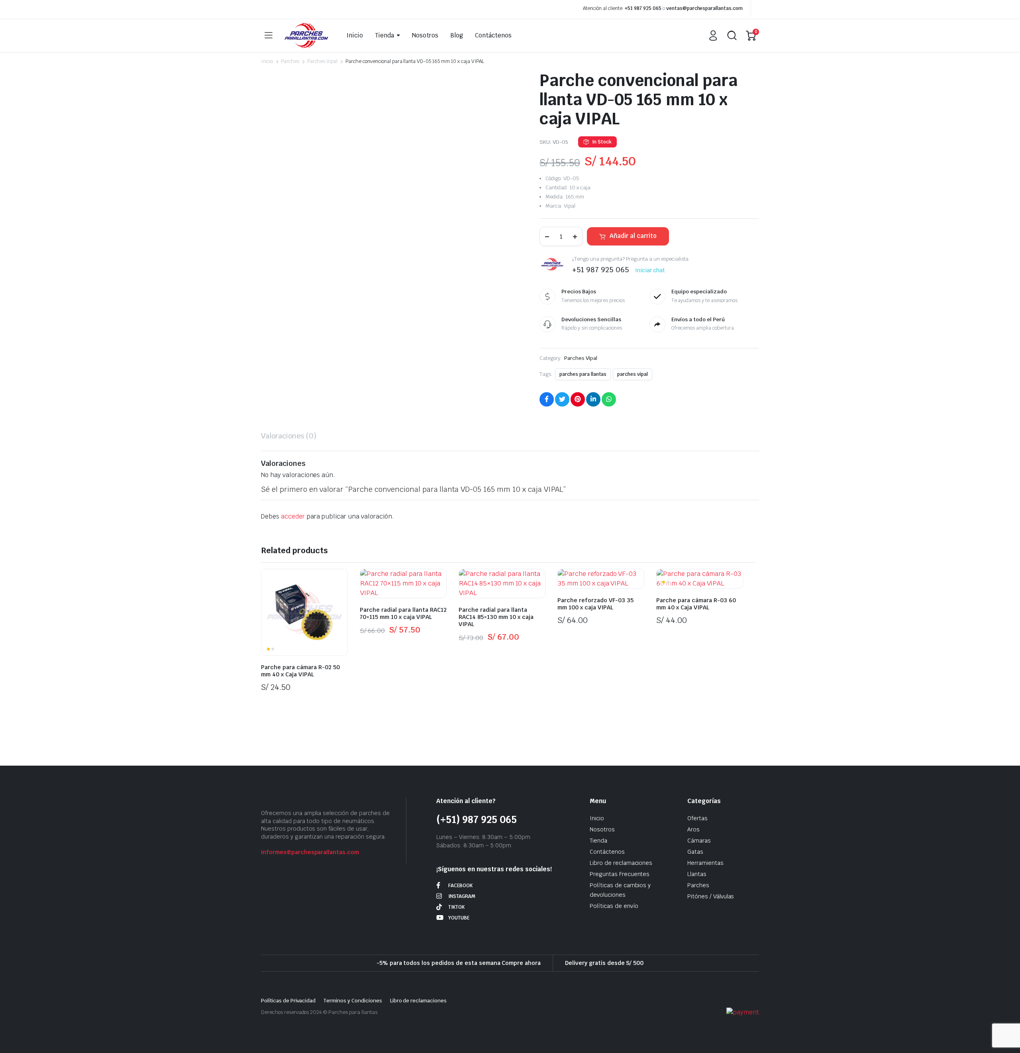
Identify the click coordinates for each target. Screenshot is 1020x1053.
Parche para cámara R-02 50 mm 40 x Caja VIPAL (300, 671)
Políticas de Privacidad (288, 1000)
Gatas (695, 851)
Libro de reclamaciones (621, 862)
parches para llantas (582, 374)
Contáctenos (493, 35)
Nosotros (425, 35)
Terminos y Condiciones (353, 1000)
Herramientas (705, 862)
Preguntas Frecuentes (619, 874)
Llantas (696, 874)
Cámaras (699, 840)
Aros (693, 829)
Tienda (384, 35)
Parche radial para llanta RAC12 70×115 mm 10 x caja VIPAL (403, 613)
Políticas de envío (614, 906)
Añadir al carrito (633, 236)
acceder (293, 516)
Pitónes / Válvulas (710, 896)
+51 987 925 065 (643, 8)
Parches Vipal (322, 61)
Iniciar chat (650, 270)
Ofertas (697, 818)
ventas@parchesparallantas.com (704, 8)
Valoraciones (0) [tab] (288, 435)
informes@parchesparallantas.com (310, 852)
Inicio (355, 35)
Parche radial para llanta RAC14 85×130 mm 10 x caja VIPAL (496, 617)
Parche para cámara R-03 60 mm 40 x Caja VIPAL (696, 604)
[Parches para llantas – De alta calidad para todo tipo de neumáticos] (306, 35)
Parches (290, 61)
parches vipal (632, 374)
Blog (456, 35)
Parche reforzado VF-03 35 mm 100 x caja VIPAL (595, 604)
